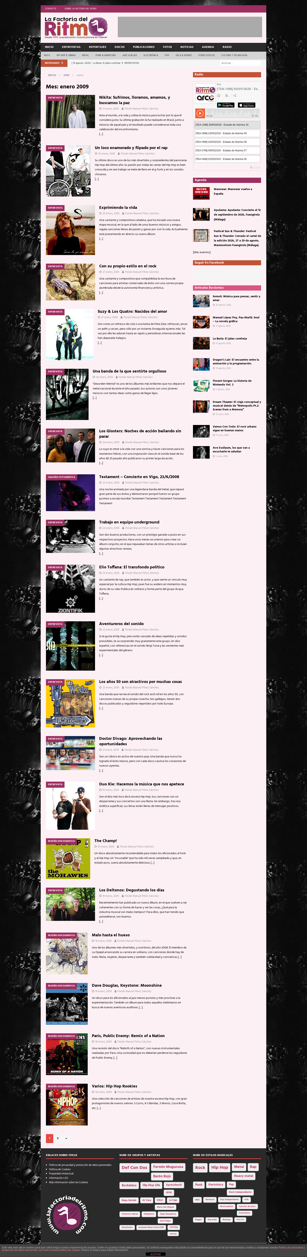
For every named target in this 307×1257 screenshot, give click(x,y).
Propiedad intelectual (61, 1173)
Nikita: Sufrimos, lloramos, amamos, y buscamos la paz (134, 100)
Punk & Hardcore (106, 55)
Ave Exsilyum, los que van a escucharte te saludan (231, 449)
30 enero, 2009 (106, 154)
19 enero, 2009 (111, 790)
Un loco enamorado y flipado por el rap (131, 148)
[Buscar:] (240, 63)
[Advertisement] (194, 26)
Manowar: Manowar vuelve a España (233, 191)
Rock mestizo (226, 1206)
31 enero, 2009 (111, 109)
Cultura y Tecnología (234, 55)
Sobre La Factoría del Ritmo (80, 9)
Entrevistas (71, 47)
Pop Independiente (229, 1199)
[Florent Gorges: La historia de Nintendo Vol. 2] (201, 385)
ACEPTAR (155, 1254)
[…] (101, 134)
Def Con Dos (134, 1167)
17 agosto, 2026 (223, 326)
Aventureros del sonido (121, 624)
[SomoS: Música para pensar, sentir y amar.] (201, 301)
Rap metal (212, 1219)
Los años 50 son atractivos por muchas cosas (140, 682)
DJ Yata (146, 1200)
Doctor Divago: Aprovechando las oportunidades (130, 741)
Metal (85, 55)
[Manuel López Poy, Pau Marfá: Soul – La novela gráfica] (201, 322)
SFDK (169, 1193)
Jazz (197, 1200)
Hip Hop (219, 1167)
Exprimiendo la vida (118, 207)
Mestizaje (227, 1219)
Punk (198, 1184)
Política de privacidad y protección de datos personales (80, 1165)
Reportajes (97, 47)
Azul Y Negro (165, 1221)
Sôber (160, 1200)
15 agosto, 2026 (223, 343)
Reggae (198, 1219)
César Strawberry (168, 1214)
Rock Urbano (244, 1213)
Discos (119, 47)
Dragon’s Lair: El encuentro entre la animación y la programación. (236, 361)
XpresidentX (174, 1185)
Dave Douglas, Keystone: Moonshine (127, 985)
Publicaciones (144, 47)
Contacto (50, 9)
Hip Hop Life (151, 1185)
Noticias (186, 47)
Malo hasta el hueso (111, 935)
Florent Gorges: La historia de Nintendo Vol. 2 (232, 383)
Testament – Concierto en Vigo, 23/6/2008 (139, 477)
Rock (47, 55)
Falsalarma (149, 1214)
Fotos (167, 47)
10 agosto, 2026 (223, 368)
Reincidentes (127, 1227)
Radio (227, 47)
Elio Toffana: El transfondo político (131, 567)
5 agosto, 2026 (223, 389)
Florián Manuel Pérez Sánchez (141, 109)
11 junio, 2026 (222, 435)
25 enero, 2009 (111, 483)
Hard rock (240, 1219)
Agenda (208, 47)
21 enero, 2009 (111, 750)
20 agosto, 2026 (223, 305)
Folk (247, 1199)
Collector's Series (130, 1214)
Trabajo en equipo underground (129, 522)
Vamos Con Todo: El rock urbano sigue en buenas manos (234, 428)
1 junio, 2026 (222, 456)
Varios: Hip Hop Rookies (114, 1086)
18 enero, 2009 (111, 896)
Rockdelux (129, 1185)
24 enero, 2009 (111, 528)
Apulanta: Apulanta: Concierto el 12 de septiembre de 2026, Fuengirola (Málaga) (237, 215)
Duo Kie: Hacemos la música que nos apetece (141, 784)
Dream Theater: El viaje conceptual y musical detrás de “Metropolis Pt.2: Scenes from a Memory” (237, 406)
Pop (167, 55)
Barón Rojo (162, 1176)
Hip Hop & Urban (66, 55)
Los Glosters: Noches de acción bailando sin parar (140, 434)
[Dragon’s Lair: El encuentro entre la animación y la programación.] (201, 364)
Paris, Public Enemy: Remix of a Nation (128, 1036)
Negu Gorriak (129, 1200)
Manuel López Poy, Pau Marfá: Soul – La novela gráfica (236, 319)
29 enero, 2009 (111, 213)
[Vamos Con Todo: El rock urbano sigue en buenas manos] (201, 431)
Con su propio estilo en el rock (127, 266)
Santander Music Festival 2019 (151, 1227)
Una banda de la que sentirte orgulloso (129, 371)
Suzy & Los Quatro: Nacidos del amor (132, 311)
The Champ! (105, 841)
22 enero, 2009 (111, 630)
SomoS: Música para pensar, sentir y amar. (236, 298)
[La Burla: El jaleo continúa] (201, 343)
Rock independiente (240, 1192)
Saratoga (173, 1234)
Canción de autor (247, 1206)
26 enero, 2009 (104, 377)
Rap (253, 1167)
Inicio (49, 47)
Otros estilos (206, 55)
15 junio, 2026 (222, 414)
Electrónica (151, 55)
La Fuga (173, 1200)
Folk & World (184, 55)
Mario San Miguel (165, 1207)
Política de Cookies (60, 1169)
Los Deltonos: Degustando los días (131, 890)
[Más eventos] (202, 252)
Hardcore (210, 1199)
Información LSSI (58, 1178)
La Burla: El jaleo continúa (230, 338)
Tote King (174, 1227)
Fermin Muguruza (168, 1167)
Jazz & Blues (130, 55)
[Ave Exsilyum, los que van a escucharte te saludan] (201, 452)
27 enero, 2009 (111, 272)
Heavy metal (243, 1176)
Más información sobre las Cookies (68, 1182)
